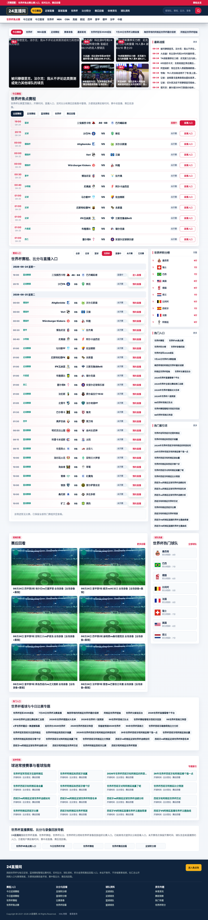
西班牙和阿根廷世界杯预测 (166, 513)
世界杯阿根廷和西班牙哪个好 (167, 464)
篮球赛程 (45, 113)
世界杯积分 (160, 905)
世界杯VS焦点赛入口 (26, 846)
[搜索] (198, 10)
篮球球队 (110, 900)
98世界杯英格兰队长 (163, 402)
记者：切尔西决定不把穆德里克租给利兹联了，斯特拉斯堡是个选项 (178, 82)
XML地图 (63, 914)
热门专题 (159, 900)
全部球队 (192, 544)
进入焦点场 (193, 867)
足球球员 (110, 896)
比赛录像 (60, 900)
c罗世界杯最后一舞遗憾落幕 (26, 726)
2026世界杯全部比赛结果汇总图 (168, 384)
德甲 (105, 19)
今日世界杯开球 (57, 846)
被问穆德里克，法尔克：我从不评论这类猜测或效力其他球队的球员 (178, 48)
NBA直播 (41, 32)
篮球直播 (62, 10)
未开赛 (130, 253)
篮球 (96, 253)
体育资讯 (112, 10)
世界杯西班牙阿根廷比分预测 (167, 476)
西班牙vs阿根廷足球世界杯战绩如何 (170, 482)
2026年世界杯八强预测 (164, 396)
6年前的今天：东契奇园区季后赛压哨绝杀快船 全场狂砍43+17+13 (178, 63)
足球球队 (110, 891)
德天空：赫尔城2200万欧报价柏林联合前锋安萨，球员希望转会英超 (178, 87)
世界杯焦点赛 (13, 19)
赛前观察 (159, 896)
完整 (195, 252)
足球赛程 (55, 32)
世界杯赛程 (159, 340)
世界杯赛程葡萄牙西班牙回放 (167, 408)
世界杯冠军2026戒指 (101, 32)
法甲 (112, 19)
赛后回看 (99, 10)
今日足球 (27, 19)
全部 (78, 253)
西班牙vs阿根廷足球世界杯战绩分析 (170, 495)
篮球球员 (110, 905)
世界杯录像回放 (178, 347)
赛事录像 (68, 32)
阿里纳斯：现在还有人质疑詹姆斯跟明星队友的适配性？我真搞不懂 (178, 68)
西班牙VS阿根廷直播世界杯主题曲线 (170, 526)
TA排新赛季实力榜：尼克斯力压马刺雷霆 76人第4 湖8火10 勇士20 (178, 58)
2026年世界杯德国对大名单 (166, 390)
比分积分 (86, 10)
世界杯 (74, 10)
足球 (87, 253)
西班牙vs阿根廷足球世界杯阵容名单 (170, 489)
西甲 (90, 19)
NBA (59, 19)
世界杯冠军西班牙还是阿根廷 (167, 433)
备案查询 (73, 914)
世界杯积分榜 (160, 347)
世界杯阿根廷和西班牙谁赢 (166, 439)
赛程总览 (197, 2)
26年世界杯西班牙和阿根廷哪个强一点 (171, 451)
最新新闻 (82, 32)
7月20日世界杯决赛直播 (127, 32)
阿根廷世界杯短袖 (189, 32)
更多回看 (141, 544)
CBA (67, 19)
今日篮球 (39, 19)
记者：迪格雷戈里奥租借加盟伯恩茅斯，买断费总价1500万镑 (177, 77)
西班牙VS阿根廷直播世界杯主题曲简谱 (171, 520)
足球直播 (49, 10)
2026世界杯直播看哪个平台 (166, 378)
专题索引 (192, 766)
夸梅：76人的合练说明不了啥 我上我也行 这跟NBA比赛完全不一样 (178, 73)
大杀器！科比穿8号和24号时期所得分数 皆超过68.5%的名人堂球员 (178, 53)
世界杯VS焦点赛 (176, 340)
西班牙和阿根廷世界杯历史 (166, 501)
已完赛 (141, 253)
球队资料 (125, 10)
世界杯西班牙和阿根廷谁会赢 (167, 458)
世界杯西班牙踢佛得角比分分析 (163, 726)
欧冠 (82, 19)
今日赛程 (36, 10)
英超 (75, 19)
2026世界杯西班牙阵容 (82, 726)
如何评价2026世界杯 (55, 726)
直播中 (118, 253)
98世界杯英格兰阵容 (163, 415)
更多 (195, 42)
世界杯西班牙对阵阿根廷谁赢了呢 (169, 470)
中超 (119, 19)
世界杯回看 (61, 905)
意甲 (97, 19)
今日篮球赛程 (12, 896)
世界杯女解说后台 (182, 371)
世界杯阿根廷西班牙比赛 (165, 507)
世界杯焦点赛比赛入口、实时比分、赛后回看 (34, 2)
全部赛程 (17, 113)
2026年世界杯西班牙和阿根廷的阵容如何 (172, 445)
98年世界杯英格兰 (134, 726)
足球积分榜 (150, 846)
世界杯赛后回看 (119, 846)
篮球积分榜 (61, 896)
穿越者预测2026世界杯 (109, 726)
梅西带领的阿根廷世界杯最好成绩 (160, 32)
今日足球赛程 (12, 891)
